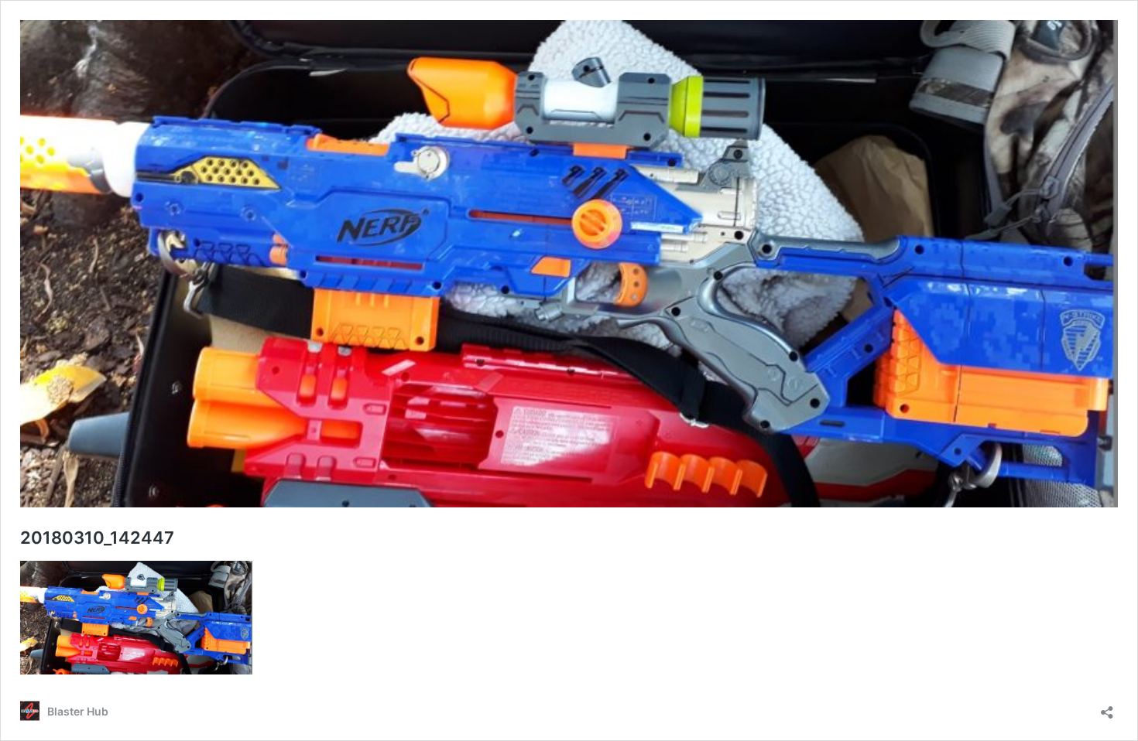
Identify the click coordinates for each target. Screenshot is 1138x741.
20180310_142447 (97, 538)
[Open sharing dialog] (1107, 707)
